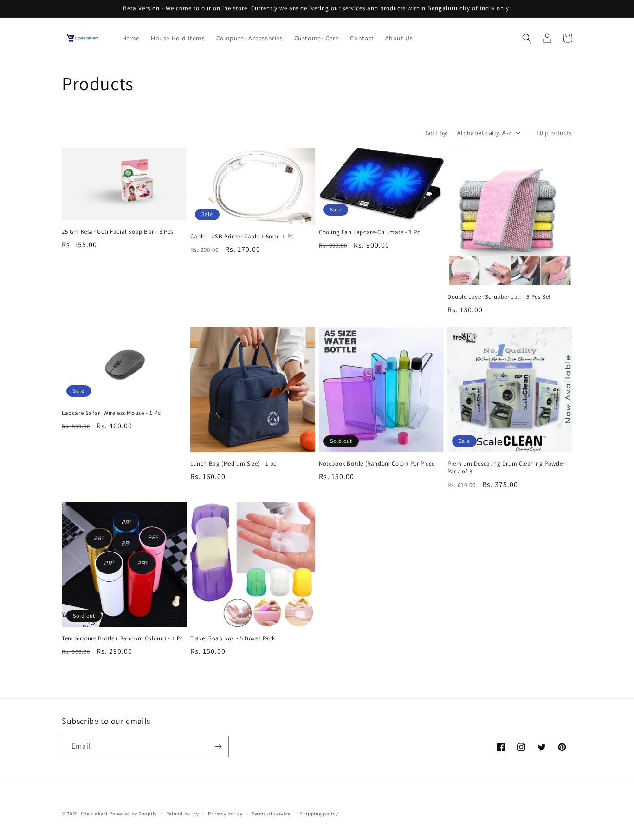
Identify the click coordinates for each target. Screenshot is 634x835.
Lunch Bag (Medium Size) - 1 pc (233, 463)
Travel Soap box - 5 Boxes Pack (232, 638)
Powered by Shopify (133, 813)
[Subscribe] (218, 746)
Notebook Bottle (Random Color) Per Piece (377, 463)
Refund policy (182, 813)
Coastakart (94, 813)
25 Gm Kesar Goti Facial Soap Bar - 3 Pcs (117, 232)
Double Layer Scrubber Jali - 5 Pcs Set (499, 297)
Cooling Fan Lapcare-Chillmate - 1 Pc (370, 232)
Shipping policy (319, 813)
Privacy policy (225, 813)
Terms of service (271, 813)
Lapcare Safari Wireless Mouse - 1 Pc (111, 413)
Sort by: (437, 133)
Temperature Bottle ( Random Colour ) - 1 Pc (122, 638)
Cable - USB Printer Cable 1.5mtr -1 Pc (242, 236)
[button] (527, 38)
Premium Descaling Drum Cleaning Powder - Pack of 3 (508, 467)
